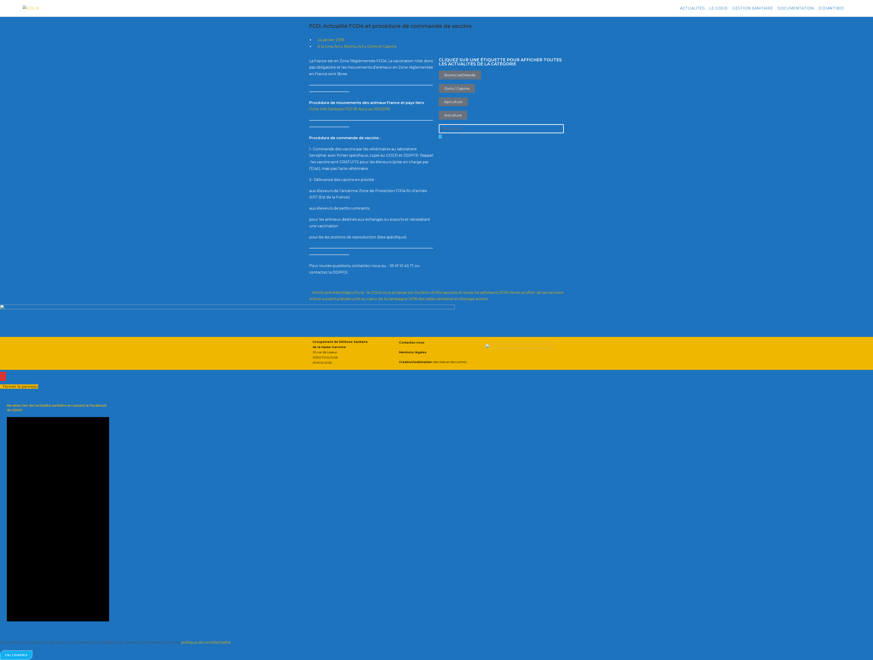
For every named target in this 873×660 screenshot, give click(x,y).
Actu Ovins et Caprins (376, 46)
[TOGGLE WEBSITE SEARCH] (850, 8)
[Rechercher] (440, 136)
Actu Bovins (345, 46)
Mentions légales (412, 352)
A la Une (325, 46)
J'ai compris (16, 655)
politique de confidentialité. (206, 642)
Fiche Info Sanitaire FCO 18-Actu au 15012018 (349, 109)
